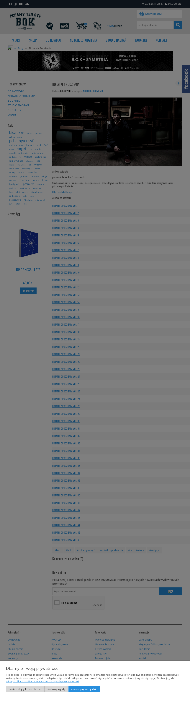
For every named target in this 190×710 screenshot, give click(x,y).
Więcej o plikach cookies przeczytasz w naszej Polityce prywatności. (42, 681)
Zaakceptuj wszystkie (84, 689)
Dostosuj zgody (56, 689)
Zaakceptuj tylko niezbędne (25, 689)
